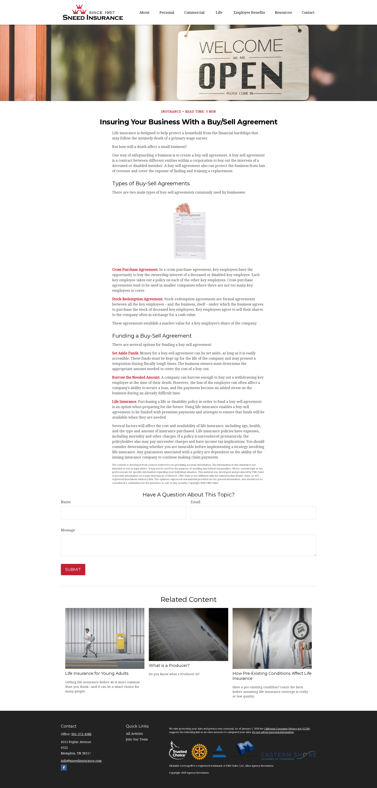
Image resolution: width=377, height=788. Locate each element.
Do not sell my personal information (273, 732)
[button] (144, 12)
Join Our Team (137, 739)
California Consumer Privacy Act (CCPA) (287, 728)
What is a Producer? (169, 665)
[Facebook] (64, 768)
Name (66, 502)
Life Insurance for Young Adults (97, 673)
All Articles (134, 733)
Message (68, 530)
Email (195, 502)
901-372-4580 (81, 734)
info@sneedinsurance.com (81, 760)
